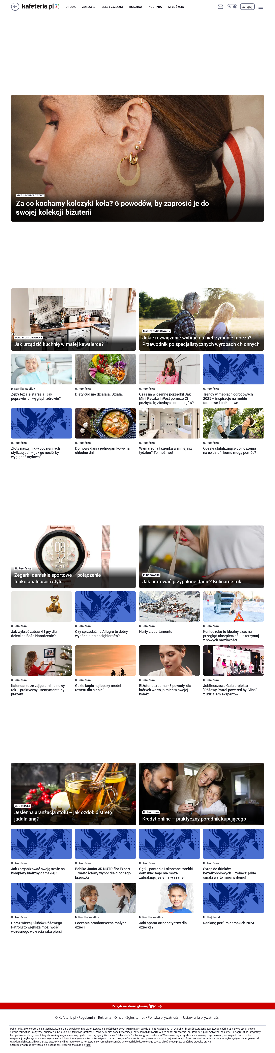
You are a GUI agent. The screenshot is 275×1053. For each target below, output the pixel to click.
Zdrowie (88, 7)
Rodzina (135, 7)
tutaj (88, 1045)
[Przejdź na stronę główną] (15, 9)
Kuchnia (155, 7)
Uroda (70, 7)
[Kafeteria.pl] (43, 6)
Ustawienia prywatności (200, 1017)
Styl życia (176, 7)
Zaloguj (247, 6)
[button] (232, 6)
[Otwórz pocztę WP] (220, 6)
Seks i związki (112, 7)
